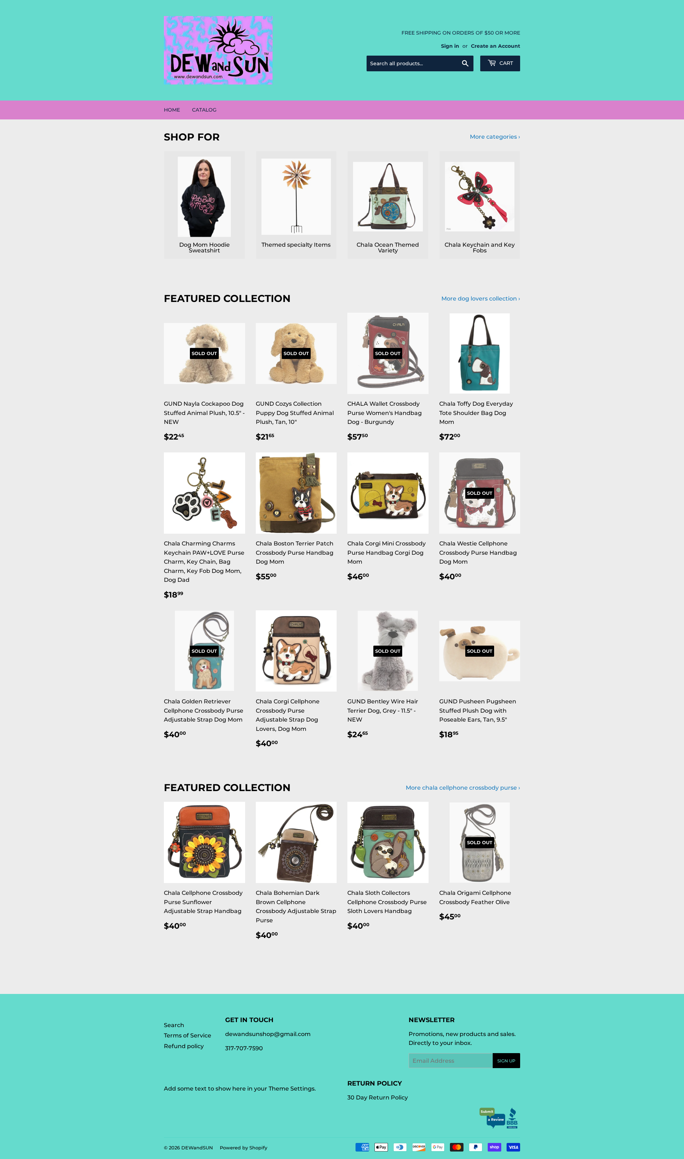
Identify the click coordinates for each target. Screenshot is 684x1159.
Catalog (204, 110)
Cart (505, 63)
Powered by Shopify (243, 1147)
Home (172, 110)
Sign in (450, 46)
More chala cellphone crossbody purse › (463, 787)
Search (174, 1025)
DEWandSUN (197, 1147)
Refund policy (184, 1046)
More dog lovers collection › (480, 298)
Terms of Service (187, 1035)
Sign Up (506, 1060)
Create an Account (495, 46)
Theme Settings (292, 1088)
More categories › (495, 136)
